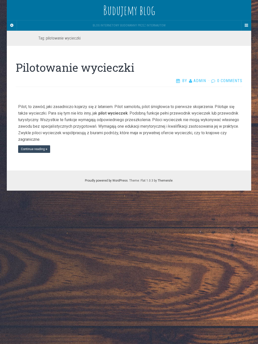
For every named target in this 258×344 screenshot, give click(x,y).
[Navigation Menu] (246, 25)
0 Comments (229, 80)
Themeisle (165, 180)
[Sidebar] (12, 25)
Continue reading (33, 149)
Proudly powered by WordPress (106, 180)
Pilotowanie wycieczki (75, 67)
